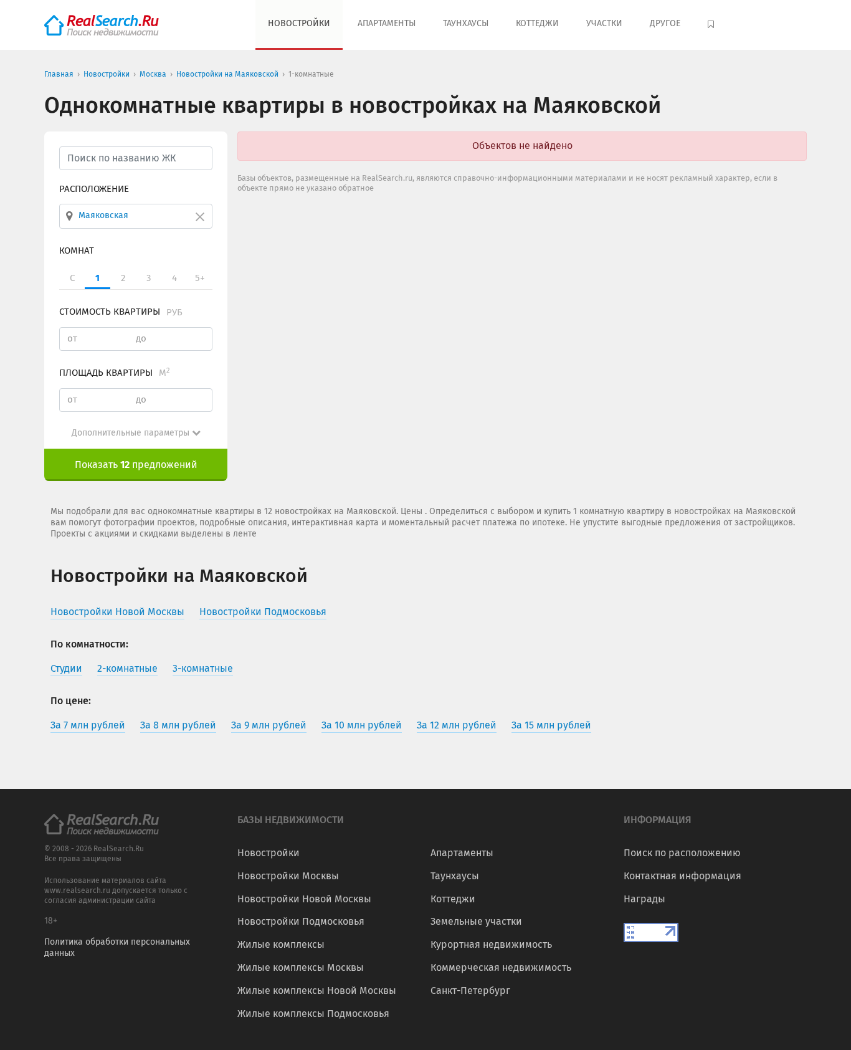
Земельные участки (476, 921)
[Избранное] (712, 25)
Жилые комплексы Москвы (300, 967)
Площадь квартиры (114, 372)
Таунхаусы (465, 23)
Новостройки (299, 23)
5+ (199, 278)
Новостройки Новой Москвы (304, 899)
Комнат (76, 250)
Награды (644, 899)
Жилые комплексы (281, 944)
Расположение (94, 188)
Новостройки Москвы (288, 876)
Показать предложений (136, 464)
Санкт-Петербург (470, 990)
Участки (604, 23)
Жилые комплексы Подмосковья (313, 1013)
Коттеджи (537, 23)
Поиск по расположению (682, 853)
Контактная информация (682, 876)
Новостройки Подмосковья (300, 921)
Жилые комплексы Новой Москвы (316, 990)
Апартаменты (387, 23)
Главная (59, 74)
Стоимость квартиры (121, 311)
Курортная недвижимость (491, 944)
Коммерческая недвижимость (500, 967)
